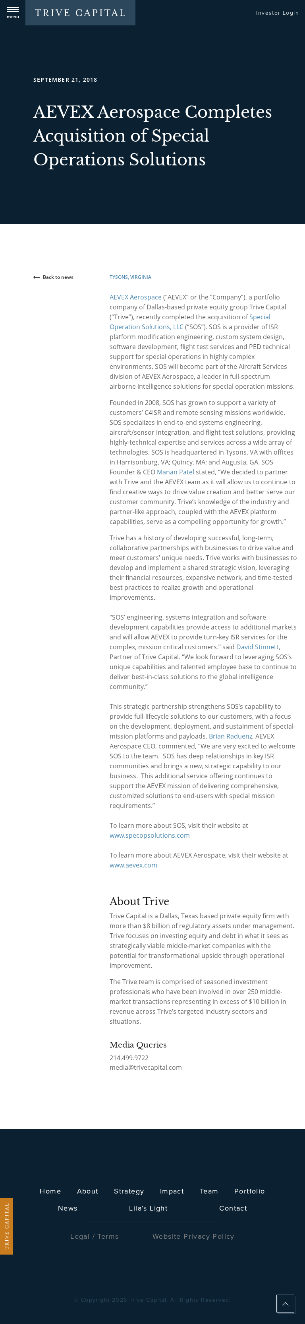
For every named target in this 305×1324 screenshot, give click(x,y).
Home (50, 1191)
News (68, 1208)
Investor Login (277, 13)
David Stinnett (257, 647)
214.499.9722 (129, 1057)
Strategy (129, 1191)
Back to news (58, 277)
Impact (172, 1191)
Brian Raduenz (230, 736)
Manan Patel (175, 472)
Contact (233, 1208)
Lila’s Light (148, 1208)
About (87, 1191)
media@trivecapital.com (146, 1067)
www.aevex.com (133, 865)
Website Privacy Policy (193, 1236)
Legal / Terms (94, 1236)
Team (209, 1191)
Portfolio (249, 1191)
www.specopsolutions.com (150, 835)
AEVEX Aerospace (136, 297)
